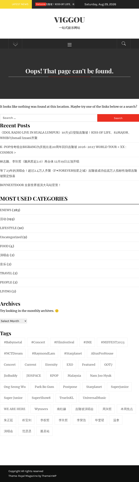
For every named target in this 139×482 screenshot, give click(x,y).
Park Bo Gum (44, 387)
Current (30, 365)
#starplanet (73, 353)
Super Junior (13, 398)
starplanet (94, 387)
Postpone (70, 387)
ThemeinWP (49, 475)
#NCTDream (13, 353)
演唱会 (8, 431)
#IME (87, 342)
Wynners (41, 409)
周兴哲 (107, 409)
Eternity (51, 365)
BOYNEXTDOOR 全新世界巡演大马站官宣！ (30, 185)
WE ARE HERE (14, 409)
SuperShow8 (41, 398)
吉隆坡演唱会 (84, 409)
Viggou (69, 19)
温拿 (116, 420)
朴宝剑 (26, 420)
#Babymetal (13, 342)
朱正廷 (8, 420)
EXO (70, 365)
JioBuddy (10, 376)
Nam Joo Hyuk (100, 376)
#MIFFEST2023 (112, 342)
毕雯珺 (99, 420)
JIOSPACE (33, 376)
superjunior (120, 387)
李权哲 (44, 420)
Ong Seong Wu (15, 387)
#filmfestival (64, 342)
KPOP (54, 376)
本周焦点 (127, 409)
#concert (38, 342)
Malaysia (74, 376)
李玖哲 (63, 420)
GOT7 (108, 365)
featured (88, 365)
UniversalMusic (94, 398)
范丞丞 (26, 431)
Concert (10, 365)
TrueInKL (66, 398)
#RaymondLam (43, 353)
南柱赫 (61, 409)
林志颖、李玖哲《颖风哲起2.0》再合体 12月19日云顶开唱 (39, 161)
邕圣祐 (44, 431)
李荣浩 (81, 420)
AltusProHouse (102, 353)
